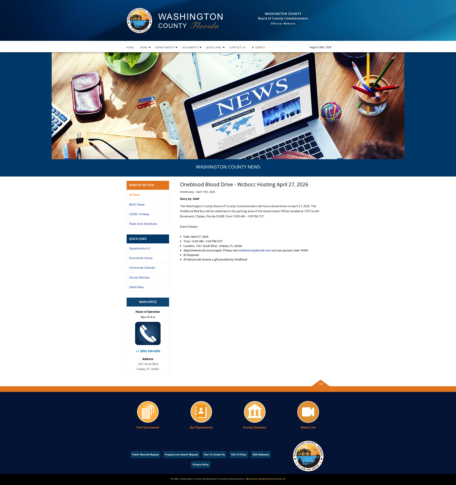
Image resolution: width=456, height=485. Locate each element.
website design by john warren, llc (267, 478)
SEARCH (259, 47)
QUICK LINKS (213, 47)
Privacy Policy (201, 464)
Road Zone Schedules (143, 224)
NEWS (143, 47)
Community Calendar (142, 267)
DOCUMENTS (190, 47)
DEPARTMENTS (164, 47)
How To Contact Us (214, 454)
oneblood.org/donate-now (254, 250)
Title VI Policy (238, 454)
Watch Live (308, 427)
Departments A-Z (139, 248)
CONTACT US (237, 47)
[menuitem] (130, 47)
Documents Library (141, 258)
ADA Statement (261, 454)
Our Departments (201, 427)
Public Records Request (145, 454)
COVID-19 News (139, 214)
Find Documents (148, 427)
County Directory (139, 277)
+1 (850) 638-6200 (148, 351)
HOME (130, 47)
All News (134, 194)
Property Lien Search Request (181, 454)
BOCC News (137, 204)
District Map (136, 287)
